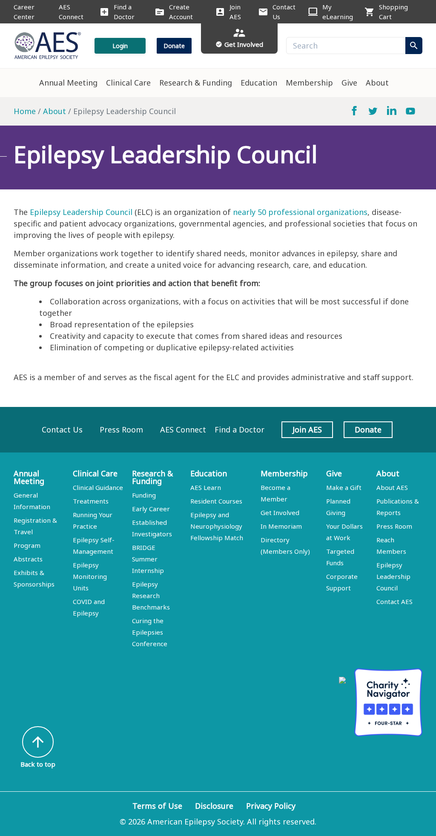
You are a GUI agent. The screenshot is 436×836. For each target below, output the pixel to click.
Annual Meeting (68, 82)
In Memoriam (281, 526)
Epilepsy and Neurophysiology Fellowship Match (216, 526)
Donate (174, 46)
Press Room (121, 429)
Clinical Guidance (98, 487)
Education (259, 82)
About (377, 82)
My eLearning (337, 12)
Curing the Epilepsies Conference (149, 632)
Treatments (91, 501)
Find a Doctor (124, 12)
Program (27, 545)
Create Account (181, 12)
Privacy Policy (270, 806)
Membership (309, 82)
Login (120, 46)
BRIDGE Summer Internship (148, 559)
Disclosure (214, 806)
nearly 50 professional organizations (300, 212)
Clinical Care (128, 82)
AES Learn (205, 487)
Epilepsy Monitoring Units (90, 576)
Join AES (235, 12)
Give (349, 82)
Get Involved (280, 512)
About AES (392, 487)
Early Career (151, 508)
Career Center (24, 12)
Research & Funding (195, 82)
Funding (144, 495)
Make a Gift (343, 487)
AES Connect (71, 12)
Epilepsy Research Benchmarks (151, 595)
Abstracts (28, 559)
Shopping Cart (393, 12)
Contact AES (394, 601)
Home (25, 111)
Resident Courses (216, 501)
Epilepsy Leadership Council (81, 212)
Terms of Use (157, 806)
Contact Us (283, 12)
